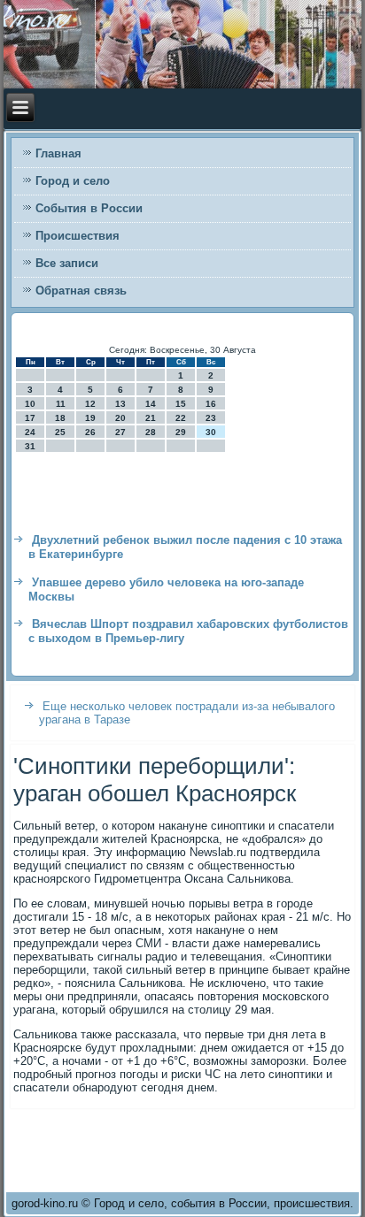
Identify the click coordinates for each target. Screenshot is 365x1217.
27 (120, 432)
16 (211, 404)
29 (180, 432)
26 (90, 432)
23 (211, 418)
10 (30, 404)
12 (90, 404)
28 (150, 432)
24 (30, 432)
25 (60, 432)
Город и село (72, 181)
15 (180, 404)
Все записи (66, 263)
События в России (89, 208)
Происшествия (77, 235)
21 (150, 418)
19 (90, 418)
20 (120, 418)
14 (150, 404)
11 (61, 404)
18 (60, 418)
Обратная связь (81, 290)
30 (211, 432)
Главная (58, 153)
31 (30, 446)
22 (180, 418)
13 (120, 404)
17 (30, 418)
